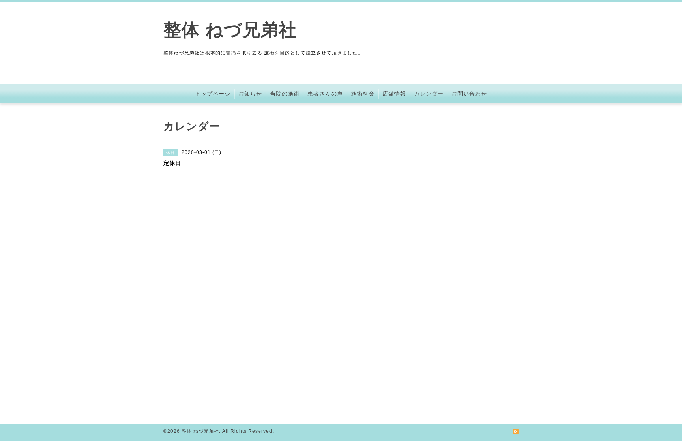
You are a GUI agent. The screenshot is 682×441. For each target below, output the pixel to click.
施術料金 (363, 93)
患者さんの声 (325, 93)
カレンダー (429, 93)
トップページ (212, 93)
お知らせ (250, 93)
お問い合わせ (469, 93)
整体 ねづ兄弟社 (230, 30)
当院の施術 (285, 93)
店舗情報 (394, 93)
